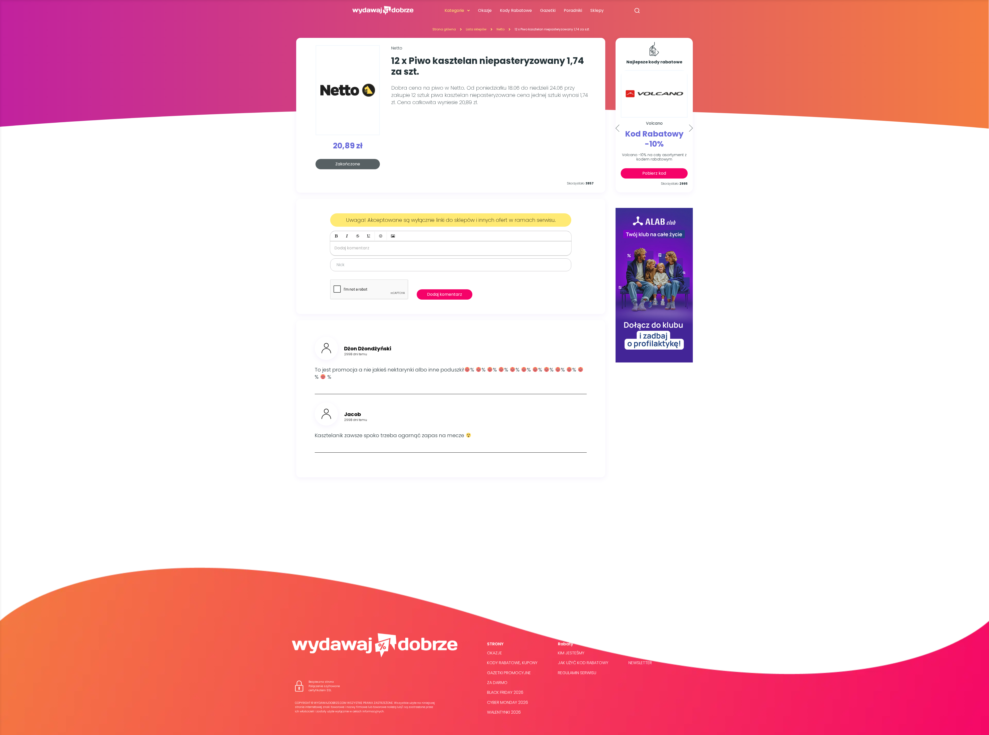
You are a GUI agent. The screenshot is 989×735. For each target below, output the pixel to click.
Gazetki (548, 10)
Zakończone (347, 164)
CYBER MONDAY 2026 (507, 702)
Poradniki (573, 10)
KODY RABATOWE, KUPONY (512, 663)
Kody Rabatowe (516, 10)
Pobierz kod (654, 173)
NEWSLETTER (640, 663)
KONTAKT (637, 653)
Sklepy (597, 10)
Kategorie (454, 10)
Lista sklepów (476, 29)
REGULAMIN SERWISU (577, 673)
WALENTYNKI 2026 (504, 712)
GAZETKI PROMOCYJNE (509, 673)
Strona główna (444, 29)
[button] (336, 236)
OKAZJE (494, 653)
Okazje (485, 10)
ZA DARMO (497, 683)
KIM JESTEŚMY (571, 653)
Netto (501, 29)
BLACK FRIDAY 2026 (505, 692)
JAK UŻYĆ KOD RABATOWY (583, 663)
